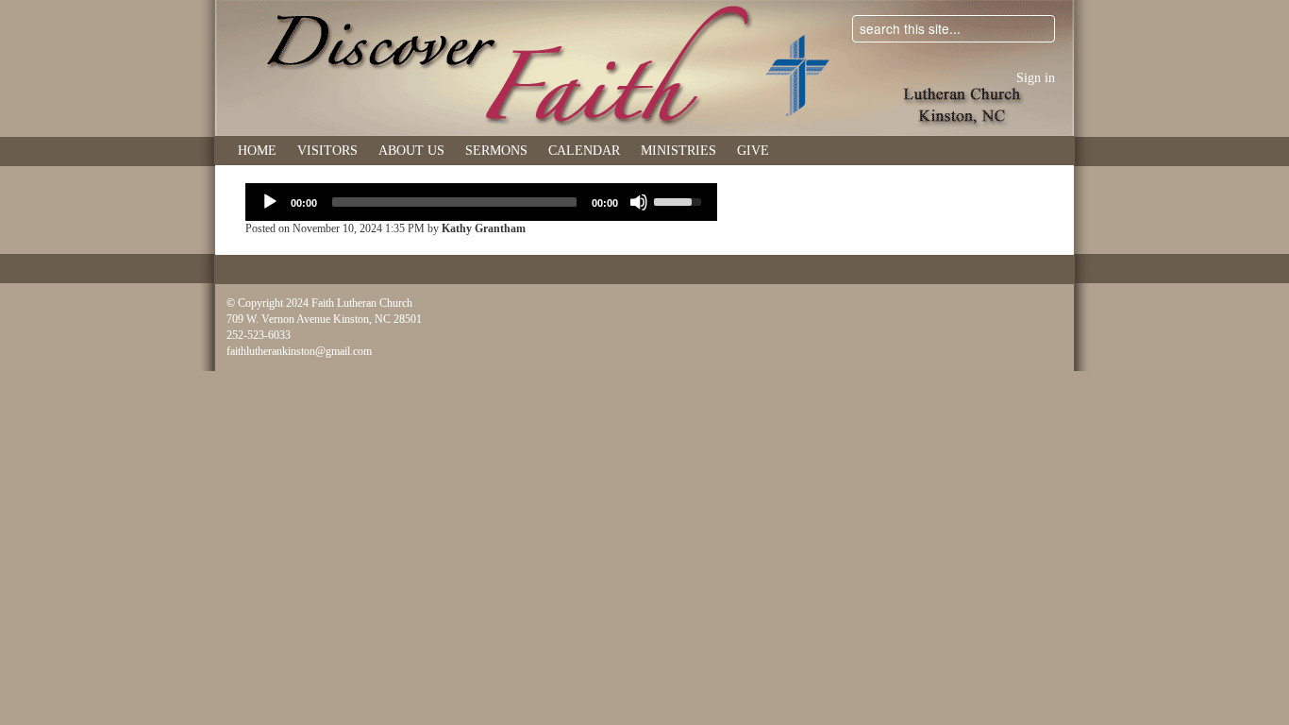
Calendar (584, 150)
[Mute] (638, 202)
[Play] (269, 202)
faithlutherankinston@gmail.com (299, 351)
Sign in (1035, 78)
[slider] (680, 200)
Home (257, 150)
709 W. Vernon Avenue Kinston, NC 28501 (324, 319)
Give (753, 150)
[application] (481, 202)
